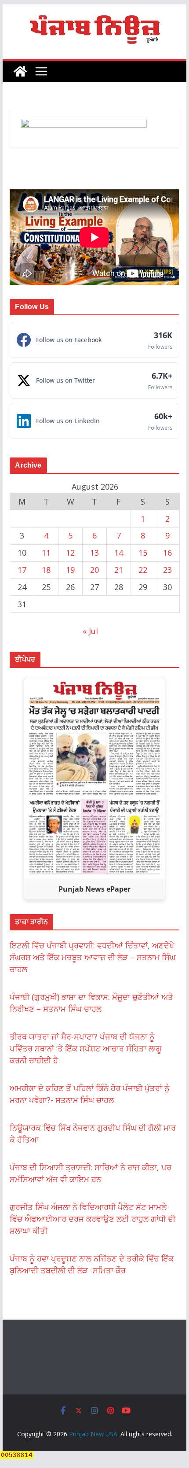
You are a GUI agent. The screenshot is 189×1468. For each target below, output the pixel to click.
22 (142, 569)
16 (167, 552)
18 (46, 569)
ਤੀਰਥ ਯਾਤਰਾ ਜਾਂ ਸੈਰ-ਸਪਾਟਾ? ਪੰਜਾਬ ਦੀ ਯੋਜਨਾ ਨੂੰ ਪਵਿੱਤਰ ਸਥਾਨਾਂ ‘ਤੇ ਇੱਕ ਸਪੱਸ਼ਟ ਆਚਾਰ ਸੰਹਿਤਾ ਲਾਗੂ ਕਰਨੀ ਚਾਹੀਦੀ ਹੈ (86, 1048)
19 (70, 569)
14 (118, 552)
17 (22, 569)
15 (142, 552)
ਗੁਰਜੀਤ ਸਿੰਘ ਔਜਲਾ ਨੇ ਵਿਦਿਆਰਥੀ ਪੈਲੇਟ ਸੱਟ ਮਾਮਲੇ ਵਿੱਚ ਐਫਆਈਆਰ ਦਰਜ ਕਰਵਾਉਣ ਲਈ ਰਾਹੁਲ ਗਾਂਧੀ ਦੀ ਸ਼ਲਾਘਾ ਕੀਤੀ (92, 1219)
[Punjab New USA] (20, 71)
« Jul (90, 631)
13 (94, 552)
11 (46, 552)
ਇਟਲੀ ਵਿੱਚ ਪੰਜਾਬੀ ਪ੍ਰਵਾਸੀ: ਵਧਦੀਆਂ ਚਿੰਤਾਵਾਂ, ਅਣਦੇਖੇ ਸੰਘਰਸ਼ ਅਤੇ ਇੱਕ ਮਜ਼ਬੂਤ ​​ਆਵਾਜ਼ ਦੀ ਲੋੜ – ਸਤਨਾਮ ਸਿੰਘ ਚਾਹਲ (92, 957)
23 (167, 569)
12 (70, 552)
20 (94, 569)
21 (118, 569)
